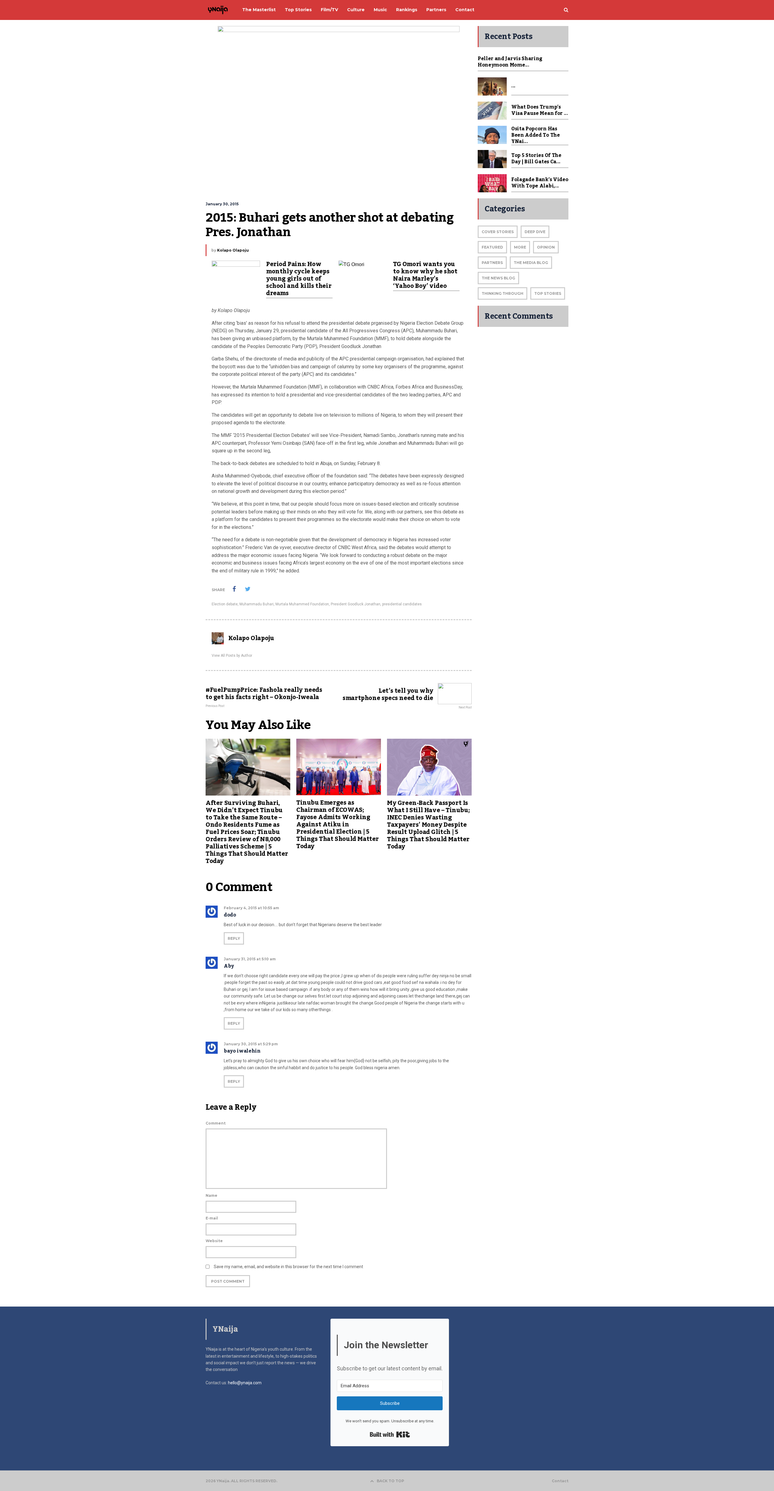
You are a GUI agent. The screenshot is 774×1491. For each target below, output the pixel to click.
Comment (216, 1123)
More (520, 247)
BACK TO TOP (390, 1481)
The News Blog (498, 278)
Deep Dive (535, 232)
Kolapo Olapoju (233, 250)
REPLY (234, 938)
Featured (492, 247)
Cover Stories (498, 232)
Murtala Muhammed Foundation (302, 604)
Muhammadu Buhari (256, 604)
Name (211, 1195)
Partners (492, 262)
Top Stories (547, 293)
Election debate (225, 604)
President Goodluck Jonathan (355, 604)
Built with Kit (390, 1434)
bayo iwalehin (242, 1051)
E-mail (212, 1218)
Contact (560, 1481)
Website (214, 1241)
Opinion (546, 247)
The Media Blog (531, 262)
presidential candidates (402, 604)
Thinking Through (502, 293)
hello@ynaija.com (245, 1382)
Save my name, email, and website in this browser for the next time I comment (288, 1266)
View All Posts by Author (232, 655)
